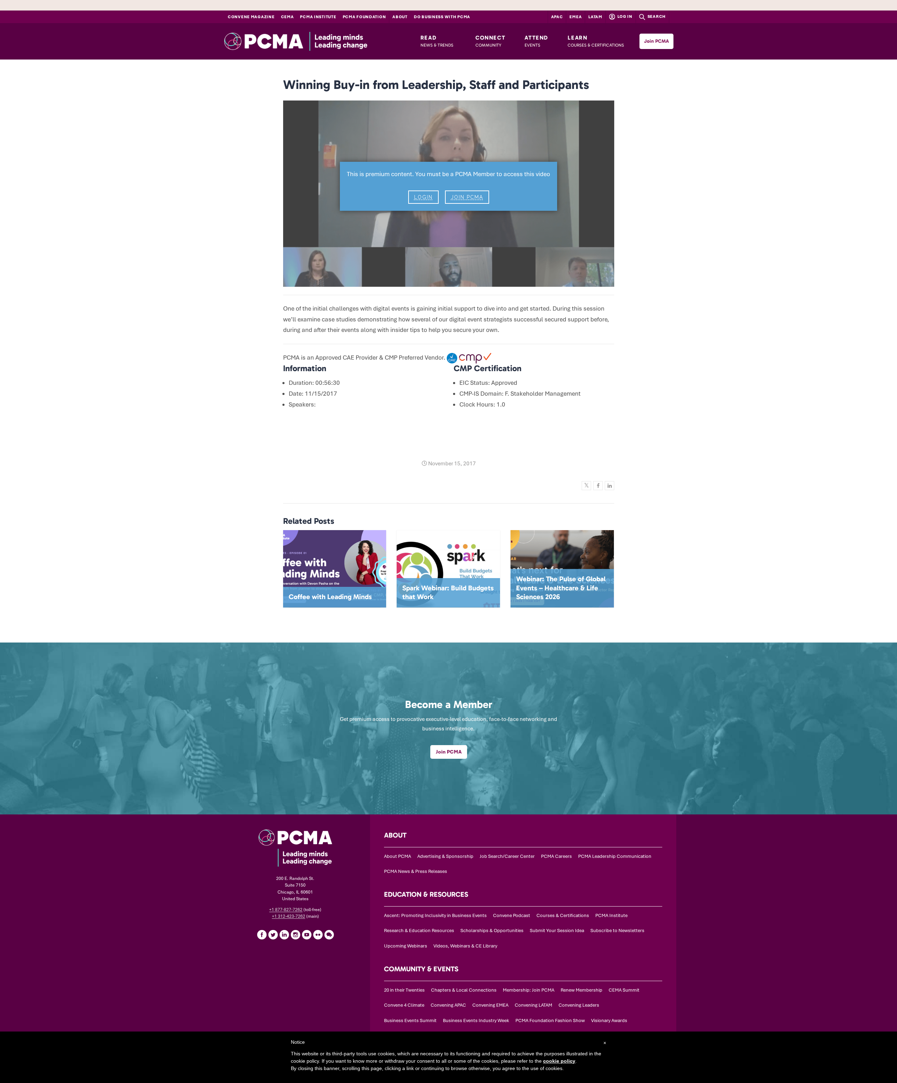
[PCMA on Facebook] (262, 934)
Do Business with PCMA (442, 16)
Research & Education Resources (419, 930)
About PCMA (397, 856)
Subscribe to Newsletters (617, 930)
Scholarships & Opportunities (491, 930)
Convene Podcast (511, 915)
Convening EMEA (490, 1005)
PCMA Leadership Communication (614, 856)
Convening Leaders (579, 1005)
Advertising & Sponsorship (445, 856)
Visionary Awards (609, 1020)
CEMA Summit (624, 990)
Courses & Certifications (562, 915)
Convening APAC (448, 1005)
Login (423, 197)
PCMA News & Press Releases (415, 871)
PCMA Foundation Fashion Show (550, 1020)
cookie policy (559, 1061)
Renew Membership (581, 990)
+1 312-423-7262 (288, 916)
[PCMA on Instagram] (295, 934)
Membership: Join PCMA (528, 990)
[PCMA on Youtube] (306, 934)
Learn (596, 41)
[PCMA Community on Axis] (329, 934)
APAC (557, 16)
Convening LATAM (533, 1005)
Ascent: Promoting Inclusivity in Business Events (435, 915)
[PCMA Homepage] (313, 41)
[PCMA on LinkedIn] (284, 934)
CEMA (287, 16)
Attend (536, 41)
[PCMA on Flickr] (318, 934)
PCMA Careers (556, 856)
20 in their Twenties (404, 990)
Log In (624, 16)
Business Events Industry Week (476, 1020)
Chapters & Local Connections (464, 990)
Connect (490, 41)
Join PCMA (656, 41)
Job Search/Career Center (507, 856)
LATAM (595, 16)
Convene (251, 16)
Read (436, 41)
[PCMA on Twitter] (273, 934)
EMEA (575, 16)
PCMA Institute (318, 16)
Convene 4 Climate (404, 1005)
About (400, 16)
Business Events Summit (410, 1020)
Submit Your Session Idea (557, 930)
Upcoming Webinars (405, 946)
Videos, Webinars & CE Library (465, 946)
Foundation (364, 16)
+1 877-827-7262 (285, 909)
